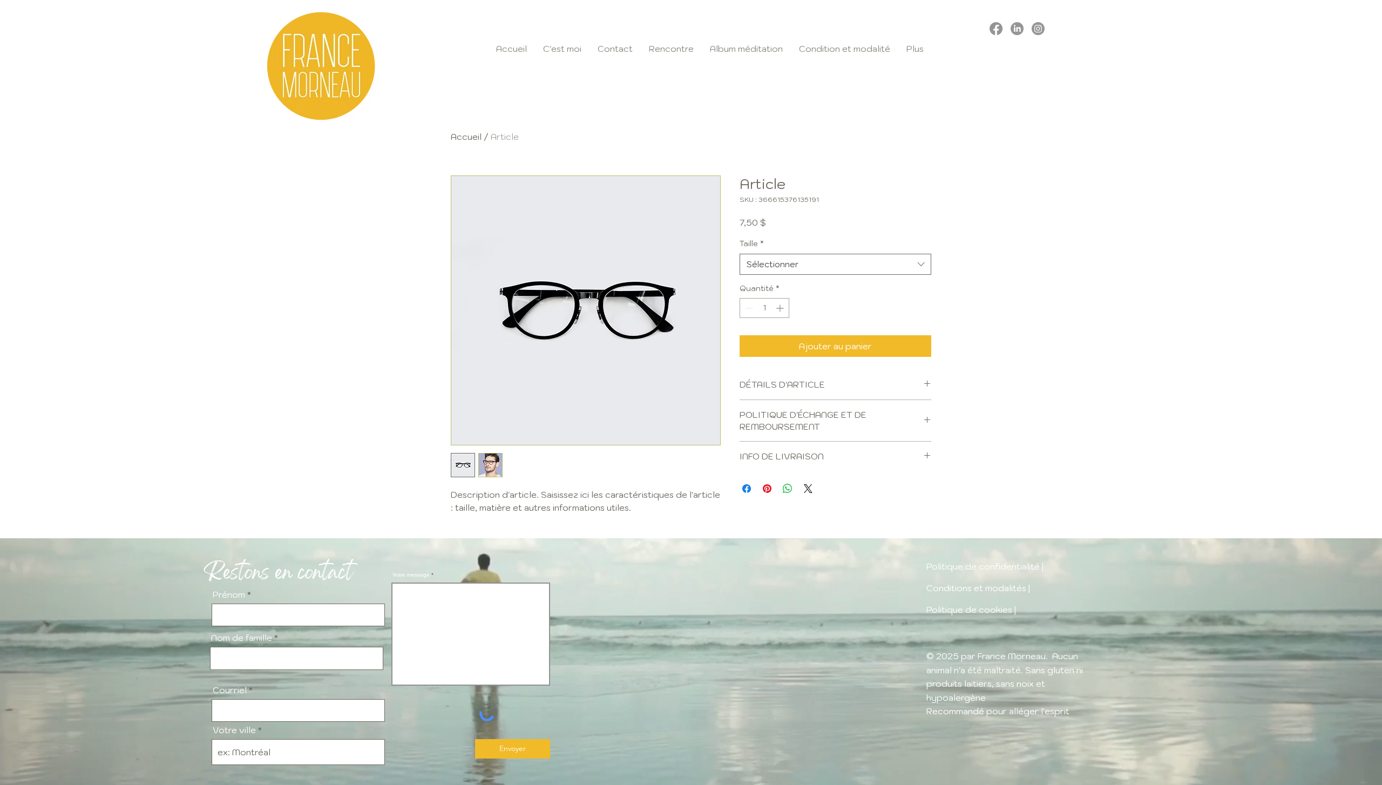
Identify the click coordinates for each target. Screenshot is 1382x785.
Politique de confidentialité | (986, 566)
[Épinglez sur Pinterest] (767, 488)
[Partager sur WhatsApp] (787, 488)
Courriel (230, 690)
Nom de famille (241, 637)
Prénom (229, 594)
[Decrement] (748, 308)
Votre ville (234, 730)
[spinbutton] (764, 308)
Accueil (466, 136)
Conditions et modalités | (978, 588)
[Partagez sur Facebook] (746, 488)
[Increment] (781, 308)
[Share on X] (808, 488)
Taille (752, 243)
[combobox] (835, 264)
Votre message (411, 575)
